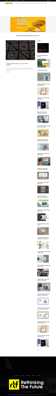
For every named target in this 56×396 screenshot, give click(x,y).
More (45, 3)
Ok (46, 394)
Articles (23, 3)
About (11, 0)
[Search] (50, 3)
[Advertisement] (28, 10)
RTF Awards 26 (18, 3)
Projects (37, 3)
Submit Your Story (16, 0)
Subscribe (22, 0)
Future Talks (33, 3)
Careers (7, 0)
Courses (28, 3)
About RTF (7, 359)
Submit (42, 3)
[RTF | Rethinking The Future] (9, 3)
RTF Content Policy (8, 363)
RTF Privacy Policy (8, 365)
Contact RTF (7, 361)
